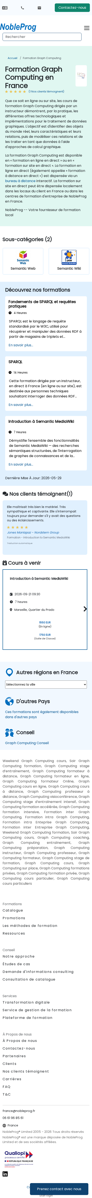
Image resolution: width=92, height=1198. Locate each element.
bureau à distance (20, 180)
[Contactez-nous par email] (39, 7)
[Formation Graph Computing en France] (22, 26)
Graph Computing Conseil (27, 743)
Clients (9, 1063)
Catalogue (13, 910)
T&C (7, 1094)
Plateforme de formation (28, 1017)
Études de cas (16, 964)
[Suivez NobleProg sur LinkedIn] (5, 1173)
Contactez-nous (72, 7)
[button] (84, 608)
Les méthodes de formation (30, 925)
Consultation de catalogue (29, 979)
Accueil (12, 58)
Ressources (14, 933)
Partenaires (14, 1056)
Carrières (12, 1079)
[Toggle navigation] (87, 27)
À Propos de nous (20, 1040)
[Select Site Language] (4, 7)
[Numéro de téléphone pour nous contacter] (22, 7)
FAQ (7, 1086)
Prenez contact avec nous (59, 1188)
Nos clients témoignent (26, 1071)
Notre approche (19, 956)
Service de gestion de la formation (37, 1010)
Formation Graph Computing (42, 58)
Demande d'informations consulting (38, 972)
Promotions (14, 918)
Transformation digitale (26, 1002)
